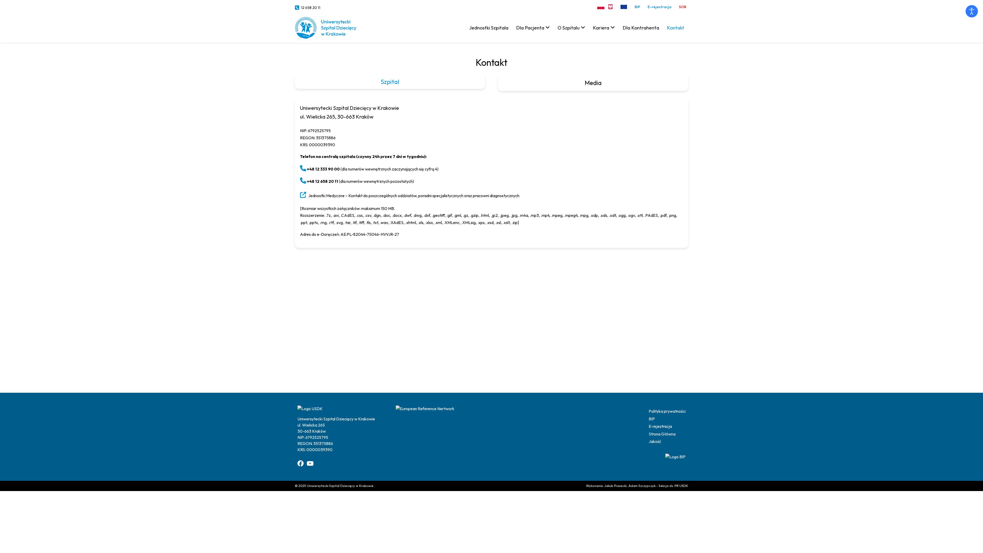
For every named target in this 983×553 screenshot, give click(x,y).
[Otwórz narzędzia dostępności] (972, 11)
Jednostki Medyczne (326, 195)
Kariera (601, 28)
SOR (682, 7)
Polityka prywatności (667, 411)
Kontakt (675, 28)
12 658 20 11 (310, 7)
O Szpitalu (569, 28)
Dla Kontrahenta (641, 28)
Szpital (390, 82)
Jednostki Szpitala (488, 28)
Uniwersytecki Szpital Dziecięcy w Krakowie (340, 486)
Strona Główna (662, 434)
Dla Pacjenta (530, 28)
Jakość (655, 441)
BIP (637, 7)
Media (593, 83)
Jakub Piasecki (615, 486)
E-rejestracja (659, 7)
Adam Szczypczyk (642, 486)
